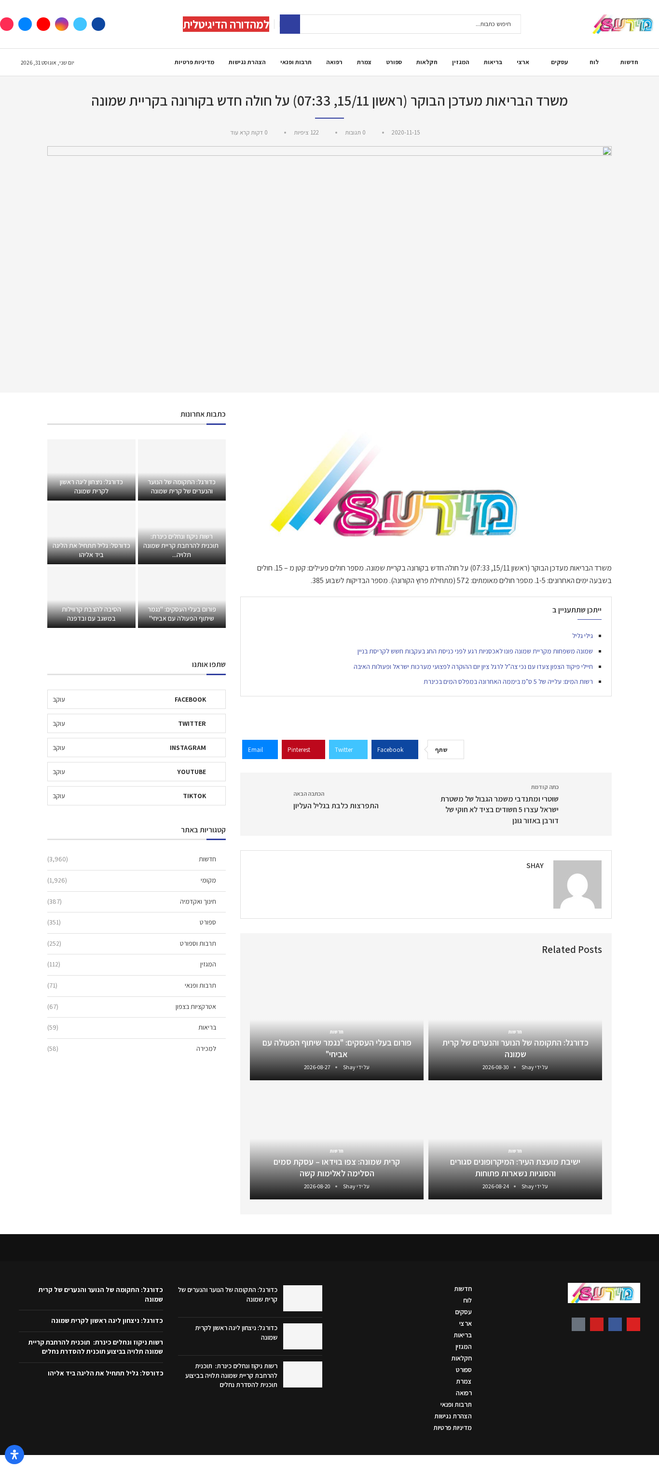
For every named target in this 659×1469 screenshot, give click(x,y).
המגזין (460, 62)
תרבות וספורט (131, 943)
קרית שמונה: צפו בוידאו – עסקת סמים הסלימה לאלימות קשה (337, 1167)
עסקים (559, 62)
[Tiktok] (7, 24)
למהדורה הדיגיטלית (226, 24)
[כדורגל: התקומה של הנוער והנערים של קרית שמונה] (182, 470)
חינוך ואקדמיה (131, 901)
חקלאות (427, 62)
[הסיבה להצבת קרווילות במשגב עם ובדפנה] (91, 597)
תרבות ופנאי (296, 62)
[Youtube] (43, 24)
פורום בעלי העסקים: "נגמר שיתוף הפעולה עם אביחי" (337, 1048)
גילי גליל (582, 635)
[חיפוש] (290, 24)
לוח (594, 62)
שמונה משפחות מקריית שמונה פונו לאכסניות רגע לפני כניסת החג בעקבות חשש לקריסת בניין (475, 651)
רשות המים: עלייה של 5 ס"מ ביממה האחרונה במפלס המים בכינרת (508, 681)
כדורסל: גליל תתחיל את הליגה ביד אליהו (91, 550)
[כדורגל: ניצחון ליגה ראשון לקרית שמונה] (91, 470)
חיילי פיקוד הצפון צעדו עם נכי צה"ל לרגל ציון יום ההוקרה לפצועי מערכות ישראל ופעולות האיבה (473, 666)
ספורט (394, 62)
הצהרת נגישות (247, 62)
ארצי (523, 62)
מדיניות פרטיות (194, 62)
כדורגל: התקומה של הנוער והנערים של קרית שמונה (515, 1048)
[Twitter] (80, 24)
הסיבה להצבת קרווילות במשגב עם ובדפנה (91, 614)
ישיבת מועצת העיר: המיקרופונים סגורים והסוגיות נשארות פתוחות (515, 1167)
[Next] (259, 950)
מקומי (131, 880)
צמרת (364, 62)
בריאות (493, 62)
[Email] (25, 24)
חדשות (629, 62)
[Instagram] (62, 24)
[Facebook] (98, 24)
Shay (535, 865)
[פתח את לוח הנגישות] (14, 1454)
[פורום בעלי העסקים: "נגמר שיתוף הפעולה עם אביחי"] (182, 597)
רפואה (334, 62)
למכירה (131, 1048)
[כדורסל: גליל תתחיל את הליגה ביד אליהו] (91, 533)
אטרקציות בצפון (131, 1006)
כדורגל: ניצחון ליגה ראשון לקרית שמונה (91, 486)
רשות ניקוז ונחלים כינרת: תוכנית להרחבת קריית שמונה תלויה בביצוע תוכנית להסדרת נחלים (231, 1375)
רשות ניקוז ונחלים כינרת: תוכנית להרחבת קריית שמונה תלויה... (181, 545)
